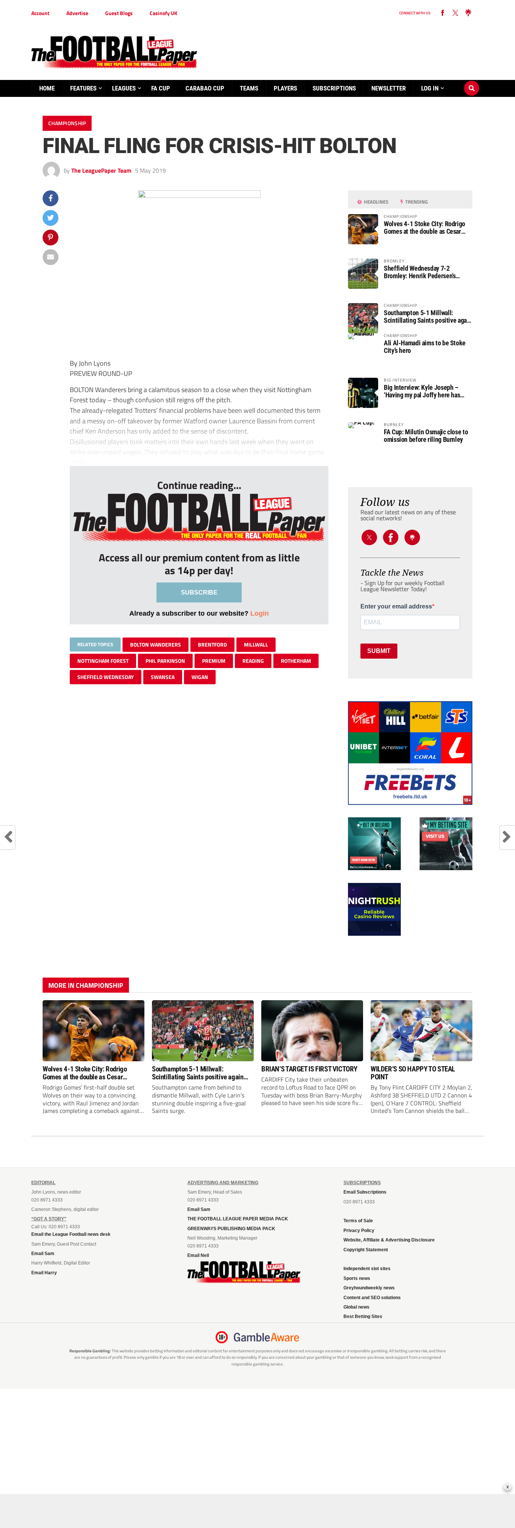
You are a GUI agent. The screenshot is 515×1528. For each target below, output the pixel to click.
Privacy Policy (358, 1230)
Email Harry (44, 1272)
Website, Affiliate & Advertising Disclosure (389, 1240)
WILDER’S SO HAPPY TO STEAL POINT (413, 1073)
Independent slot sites (367, 1268)
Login (259, 613)
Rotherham (296, 661)
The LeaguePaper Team (101, 170)
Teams (249, 88)
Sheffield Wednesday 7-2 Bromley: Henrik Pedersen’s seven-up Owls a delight (419, 272)
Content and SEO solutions (372, 1297)
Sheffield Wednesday (105, 677)
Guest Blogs (119, 13)
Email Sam (42, 1253)
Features (83, 88)
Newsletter (388, 88)
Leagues (124, 88)
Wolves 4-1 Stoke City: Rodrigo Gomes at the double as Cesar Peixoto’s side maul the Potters (424, 227)
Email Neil (198, 1255)
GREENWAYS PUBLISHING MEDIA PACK (231, 1228)
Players (285, 88)
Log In (429, 88)
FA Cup (160, 88)
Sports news (356, 1278)
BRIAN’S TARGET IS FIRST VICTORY (309, 1069)
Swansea (163, 677)
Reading (253, 661)
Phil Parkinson (165, 661)
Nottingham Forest (103, 661)
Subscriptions (334, 88)
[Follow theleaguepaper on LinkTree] (468, 13)
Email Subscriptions (364, 1192)
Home (47, 88)
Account (40, 13)
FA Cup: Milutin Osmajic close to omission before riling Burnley (426, 435)
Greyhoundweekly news (369, 1287)
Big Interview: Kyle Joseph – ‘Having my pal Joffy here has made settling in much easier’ (422, 391)
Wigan (200, 677)
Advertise (77, 13)
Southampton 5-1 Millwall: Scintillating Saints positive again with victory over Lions (428, 316)
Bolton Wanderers (155, 644)
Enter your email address (396, 607)
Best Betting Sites (362, 1316)
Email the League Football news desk (70, 1234)
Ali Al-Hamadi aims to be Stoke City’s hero (425, 346)
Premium (213, 661)
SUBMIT (379, 651)
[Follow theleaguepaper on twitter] (455, 13)
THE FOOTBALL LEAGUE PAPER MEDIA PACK (237, 1218)
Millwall (256, 644)
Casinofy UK (163, 13)
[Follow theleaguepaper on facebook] (442, 13)
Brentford (212, 644)
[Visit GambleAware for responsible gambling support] (266, 1337)
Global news (356, 1307)
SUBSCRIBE (199, 592)
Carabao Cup (204, 88)
